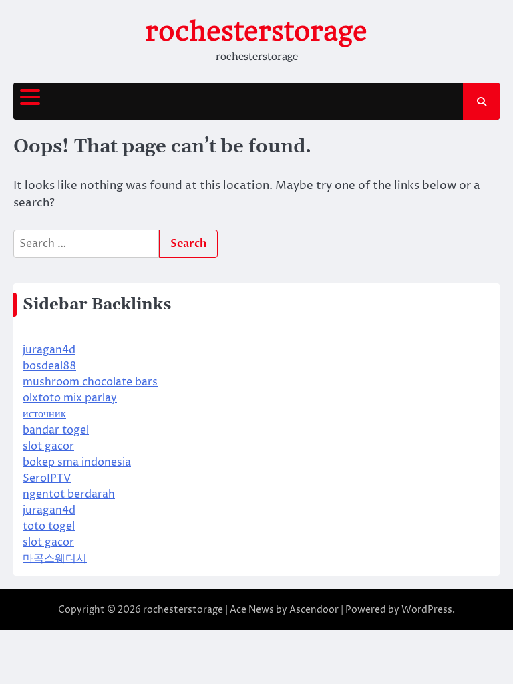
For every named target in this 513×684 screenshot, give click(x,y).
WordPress (426, 609)
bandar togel (56, 430)
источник (44, 414)
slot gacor (48, 446)
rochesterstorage (256, 31)
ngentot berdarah (69, 494)
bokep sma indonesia (77, 462)
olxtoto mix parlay (70, 398)
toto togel (49, 526)
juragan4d (49, 350)
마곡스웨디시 (55, 558)
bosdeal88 (49, 366)
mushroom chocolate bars (90, 382)
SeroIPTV (47, 478)
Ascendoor (314, 609)
